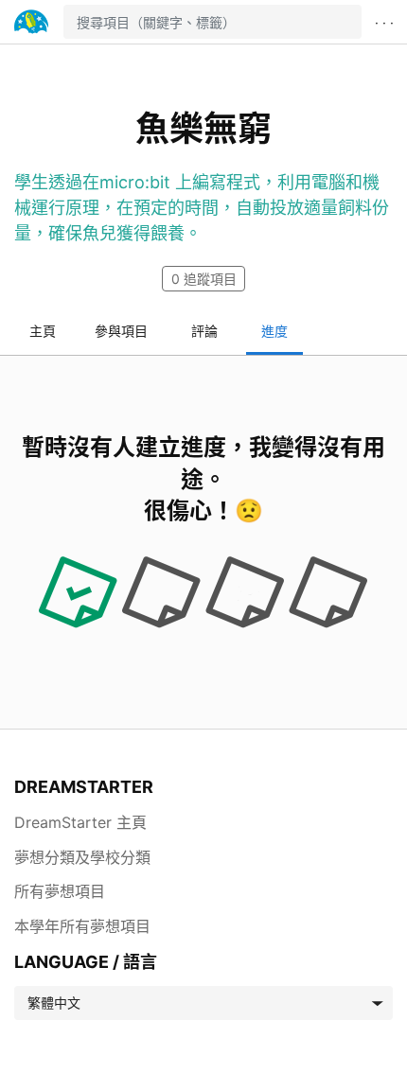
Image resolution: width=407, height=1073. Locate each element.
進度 (274, 331)
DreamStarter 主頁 (80, 822)
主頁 (42, 331)
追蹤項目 (204, 279)
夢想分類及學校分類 (82, 857)
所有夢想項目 (59, 891)
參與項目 (121, 331)
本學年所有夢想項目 (82, 926)
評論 (204, 331)
